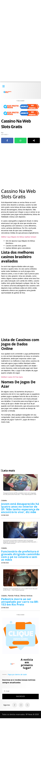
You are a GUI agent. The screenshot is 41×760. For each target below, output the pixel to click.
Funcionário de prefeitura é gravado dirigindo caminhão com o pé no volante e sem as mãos (20, 555)
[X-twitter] (27, 705)
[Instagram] (21, 705)
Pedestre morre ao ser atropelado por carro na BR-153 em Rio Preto (20, 601)
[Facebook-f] (14, 705)
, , (16, 596)
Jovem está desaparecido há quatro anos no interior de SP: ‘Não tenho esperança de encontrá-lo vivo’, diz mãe (20, 508)
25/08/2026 (5, 515)
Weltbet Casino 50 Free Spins (12, 377)
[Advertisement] (20, 20)
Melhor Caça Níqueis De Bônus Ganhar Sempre (18, 237)
